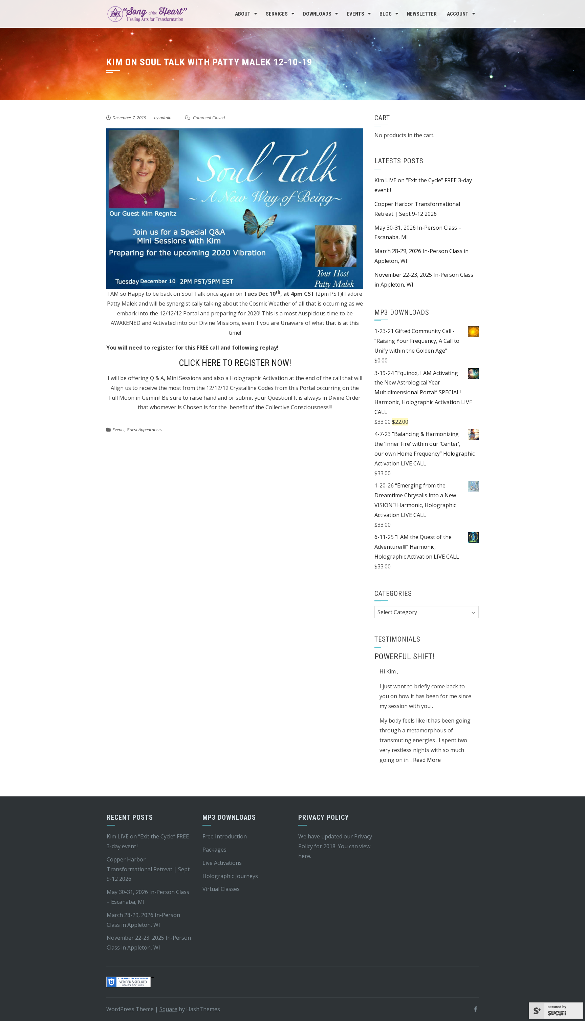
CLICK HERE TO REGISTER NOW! (235, 363)
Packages (214, 849)
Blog (386, 14)
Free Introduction (224, 836)
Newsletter (422, 14)
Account (458, 14)
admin (165, 117)
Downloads (317, 14)
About (243, 14)
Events (355, 14)
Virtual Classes (221, 889)
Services (277, 14)
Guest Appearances (144, 429)
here (304, 856)
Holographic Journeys (230, 876)
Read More (427, 760)
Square (168, 1009)
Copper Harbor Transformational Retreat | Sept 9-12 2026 (148, 869)
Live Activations (222, 863)
